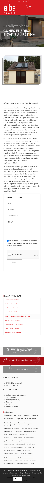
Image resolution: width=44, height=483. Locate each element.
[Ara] (25, 6)
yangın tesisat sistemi (10, 457)
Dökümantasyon (31, 1)
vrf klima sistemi (8, 454)
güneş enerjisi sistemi (10, 422)
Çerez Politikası (12, 385)
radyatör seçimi (20, 444)
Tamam (17, 479)
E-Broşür (22, 1)
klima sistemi (13, 435)
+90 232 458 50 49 (14, 1)
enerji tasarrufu (18, 416)
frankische (35, 416)
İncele (27, 479)
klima (5, 435)
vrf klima (19, 451)
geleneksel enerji (8, 419)
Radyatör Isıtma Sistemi (13, 304)
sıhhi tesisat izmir (29, 447)
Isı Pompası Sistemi (11, 308)
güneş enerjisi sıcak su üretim (12, 425)
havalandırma (8, 431)
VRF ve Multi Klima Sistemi (14, 324)
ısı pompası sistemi (9, 463)
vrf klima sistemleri (20, 454)
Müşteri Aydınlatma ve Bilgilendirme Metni (22, 243)
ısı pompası (33, 460)
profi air (6, 441)
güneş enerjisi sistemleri (24, 422)
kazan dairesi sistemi (30, 431)
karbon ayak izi (18, 431)
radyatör (13, 441)
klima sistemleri (23, 435)
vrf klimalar (26, 451)
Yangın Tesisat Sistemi (12, 320)
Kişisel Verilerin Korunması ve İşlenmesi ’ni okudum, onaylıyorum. (22, 243)
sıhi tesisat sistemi (9, 451)
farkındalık (27, 416)
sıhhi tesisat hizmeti (17, 447)
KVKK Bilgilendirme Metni (15, 383)
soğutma (6, 447)
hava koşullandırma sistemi (11, 428)
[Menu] (30, 6)
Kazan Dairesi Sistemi (12, 312)
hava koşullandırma (28, 425)
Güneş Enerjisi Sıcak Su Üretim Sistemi (18, 316)
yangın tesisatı (8, 460)
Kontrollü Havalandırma (13, 333)
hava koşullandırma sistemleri (29, 428)
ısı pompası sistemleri (23, 463)
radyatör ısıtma (31, 444)
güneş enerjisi (19, 419)
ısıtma (32, 463)
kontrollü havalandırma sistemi (13, 438)
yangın (30, 454)
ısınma (26, 460)
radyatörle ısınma (9, 444)
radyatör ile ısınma (23, 441)
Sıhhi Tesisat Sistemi (12, 329)
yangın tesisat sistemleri (25, 457)
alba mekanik (8, 416)
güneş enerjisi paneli (30, 419)
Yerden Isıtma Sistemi (12, 300)
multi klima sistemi (29, 438)
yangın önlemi (18, 460)
